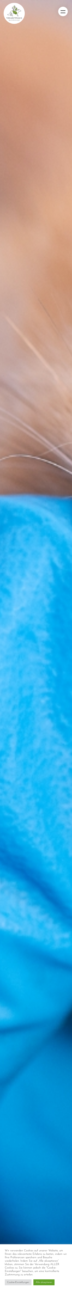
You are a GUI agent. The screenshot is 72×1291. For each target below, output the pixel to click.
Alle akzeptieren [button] (44, 1282)
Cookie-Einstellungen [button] (18, 1282)
